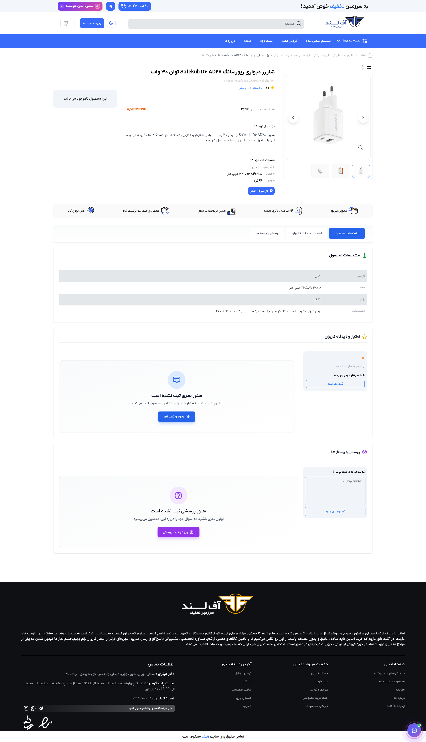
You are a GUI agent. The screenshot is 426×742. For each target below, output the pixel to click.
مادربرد (246, 706)
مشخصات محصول (346, 233)
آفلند (362, 55)
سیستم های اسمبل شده (389, 673)
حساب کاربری (319, 673)
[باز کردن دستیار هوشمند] (414, 730)
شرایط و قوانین (318, 690)
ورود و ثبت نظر (173, 416)
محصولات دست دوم (392, 681)
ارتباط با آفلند (396, 706)
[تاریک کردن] (111, 23)
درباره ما (399, 698)
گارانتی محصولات (317, 706)
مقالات (400, 690)
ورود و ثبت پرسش (175, 532)
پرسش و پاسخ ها (267, 233)
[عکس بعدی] (293, 117)
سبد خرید (322, 681)
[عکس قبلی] (363, 117)
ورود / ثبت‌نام (92, 23)
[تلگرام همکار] (110, 6)
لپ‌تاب (247, 681)
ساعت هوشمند (241, 690)
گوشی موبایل (243, 673)
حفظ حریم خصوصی (315, 698)
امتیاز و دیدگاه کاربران (307, 233)
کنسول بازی (243, 698)
